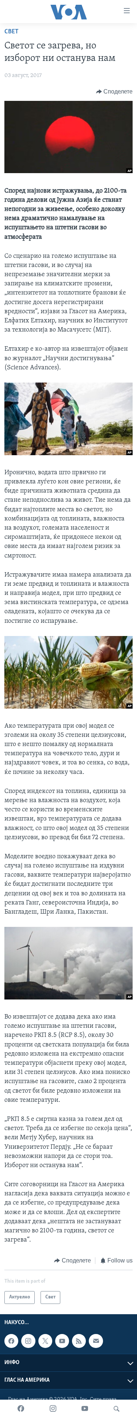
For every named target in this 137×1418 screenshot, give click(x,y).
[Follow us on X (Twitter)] (45, 1341)
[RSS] (79, 1341)
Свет (11, 32)
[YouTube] (84, 1409)
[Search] (117, 1409)
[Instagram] (53, 1409)
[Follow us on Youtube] (62, 1341)
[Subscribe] (96, 1341)
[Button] (114, 91)
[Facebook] (20, 1409)
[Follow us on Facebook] (11, 1341)
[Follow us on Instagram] (28, 1341)
